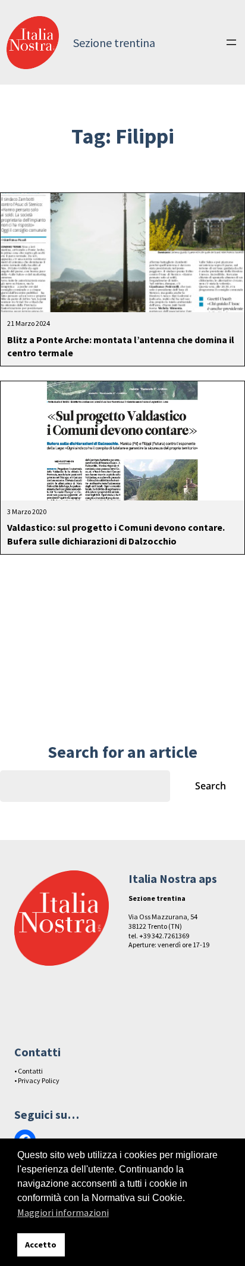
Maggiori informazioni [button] (63, 1212)
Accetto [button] (40, 1244)
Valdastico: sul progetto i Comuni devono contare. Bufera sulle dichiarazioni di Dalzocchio (116, 533)
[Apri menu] (231, 42)
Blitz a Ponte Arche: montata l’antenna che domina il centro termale (120, 346)
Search (210, 785)
